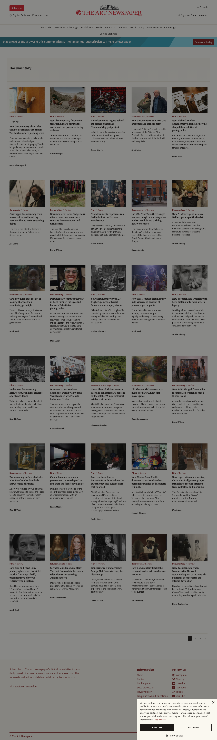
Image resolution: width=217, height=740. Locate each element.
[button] (176, 736)
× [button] (213, 702)
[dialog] (177, 719)
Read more (160, 719)
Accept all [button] (157, 727)
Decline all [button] (193, 727)
